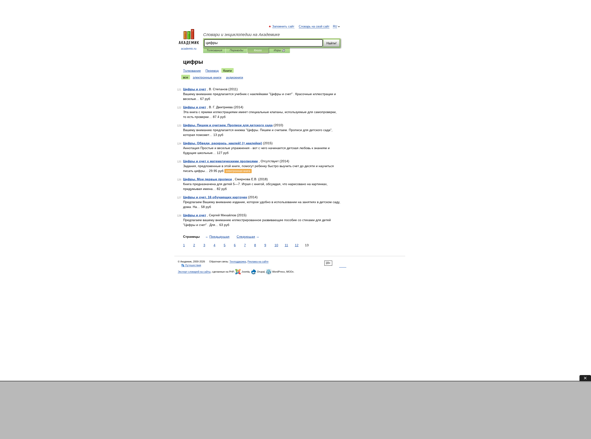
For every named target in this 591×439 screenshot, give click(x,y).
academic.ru (188, 48)
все (185, 77)
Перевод (212, 70)
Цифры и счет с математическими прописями (220, 161)
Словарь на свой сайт (314, 26)
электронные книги (207, 77)
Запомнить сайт (283, 26)
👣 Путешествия (191, 265)
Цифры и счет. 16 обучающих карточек (215, 197)
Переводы (236, 50)
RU (335, 26)
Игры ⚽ (279, 50)
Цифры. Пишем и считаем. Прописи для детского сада (228, 125)
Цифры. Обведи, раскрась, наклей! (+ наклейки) (222, 143)
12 (297, 245)
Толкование (192, 70)
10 (276, 245)
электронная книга (238, 171)
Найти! (331, 43)
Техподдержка (237, 261)
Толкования (214, 50)
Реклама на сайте (257, 261)
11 (286, 245)
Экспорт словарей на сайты (194, 271)
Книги (258, 50)
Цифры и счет (194, 89)
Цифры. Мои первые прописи (207, 179)
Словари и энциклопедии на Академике (241, 34)
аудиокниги (234, 77)
